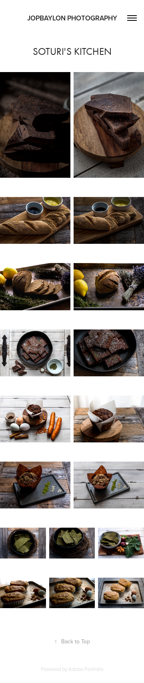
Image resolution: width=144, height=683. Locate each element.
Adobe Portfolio (85, 669)
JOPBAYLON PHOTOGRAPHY (72, 18)
